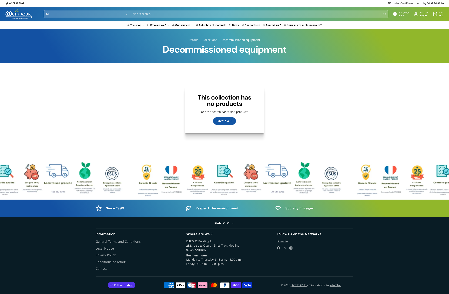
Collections (210, 40)
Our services (182, 25)
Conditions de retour (111, 262)
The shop (135, 25)
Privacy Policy (106, 255)
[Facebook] (278, 248)
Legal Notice (105, 248)
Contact (101, 268)
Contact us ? (273, 25)
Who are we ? (158, 25)
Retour (193, 40)
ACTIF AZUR (299, 285)
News (235, 25)
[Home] (18, 14)
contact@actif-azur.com (406, 3)
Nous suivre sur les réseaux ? (304, 25)
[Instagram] (291, 248)
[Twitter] (285, 248)
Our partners (252, 25)
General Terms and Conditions (118, 241)
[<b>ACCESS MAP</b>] (15, 3)
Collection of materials (212, 25)
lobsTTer (335, 285)
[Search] (384, 14)
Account (421, 14)
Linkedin (282, 241)
